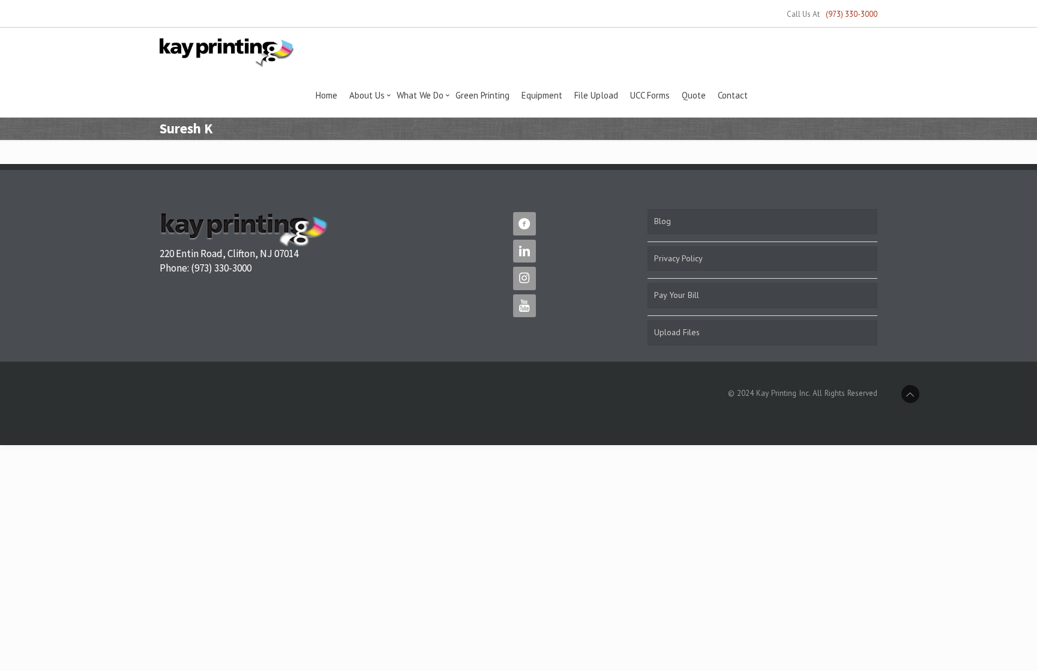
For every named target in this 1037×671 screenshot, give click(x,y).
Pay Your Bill (676, 295)
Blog (662, 221)
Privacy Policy (678, 258)
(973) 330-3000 (851, 14)
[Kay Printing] (227, 52)
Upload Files (677, 332)
